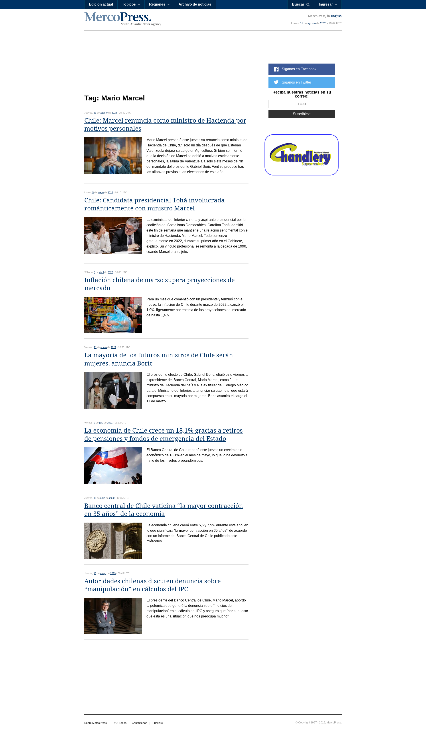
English (336, 16)
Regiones (157, 4)
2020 (111, 498)
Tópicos (129, 4)
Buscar (298, 4)
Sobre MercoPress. (95, 723)
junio (102, 498)
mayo (101, 192)
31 (301, 23)
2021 (109, 422)
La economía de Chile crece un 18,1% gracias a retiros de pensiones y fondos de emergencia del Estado (163, 434)
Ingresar (326, 4)
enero (104, 347)
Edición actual (101, 4)
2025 (114, 112)
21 (95, 112)
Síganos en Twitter (296, 82)
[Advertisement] (166, 66)
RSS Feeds (119, 723)
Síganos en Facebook (299, 69)
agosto (312, 23)
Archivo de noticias (195, 4)
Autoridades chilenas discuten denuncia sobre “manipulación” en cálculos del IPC (152, 585)
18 (95, 498)
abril (101, 272)
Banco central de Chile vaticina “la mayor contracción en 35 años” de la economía (163, 510)
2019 (113, 573)
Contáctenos (139, 723)
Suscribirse (302, 114)
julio (101, 422)
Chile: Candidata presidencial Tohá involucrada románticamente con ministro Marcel (154, 204)
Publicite (157, 723)
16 (95, 573)
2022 (110, 272)
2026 (323, 23)
